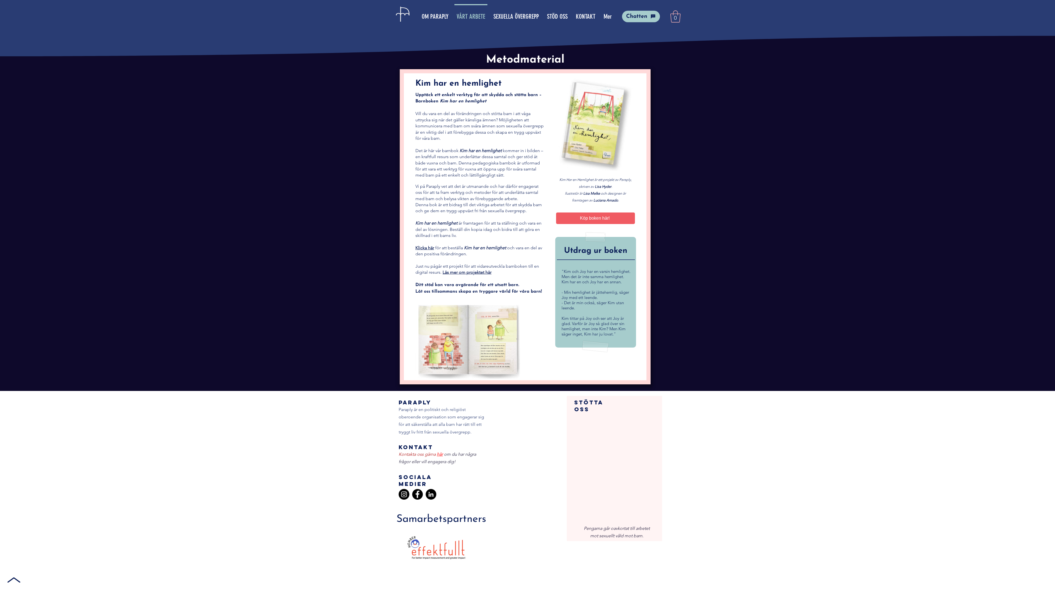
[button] (675, 16)
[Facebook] (417, 494)
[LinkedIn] (431, 494)
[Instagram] (404, 494)
